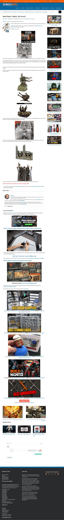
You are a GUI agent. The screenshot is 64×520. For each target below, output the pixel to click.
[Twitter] (5, 206)
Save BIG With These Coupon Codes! (54, 81)
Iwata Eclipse (6, 398)
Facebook (53, 1)
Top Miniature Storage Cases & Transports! (36, 332)
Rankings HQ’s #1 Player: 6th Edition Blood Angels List (12, 419)
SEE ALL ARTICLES (23, 204)
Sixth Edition (20, 18)
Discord (50, 1)
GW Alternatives (32, 1)
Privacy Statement (4, 491)
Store (11, 1)
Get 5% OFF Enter (14, 377)
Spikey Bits (5, 21)
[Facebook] (4, 206)
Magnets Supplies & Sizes (29, 11)
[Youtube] (9, 206)
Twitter (55, 1)
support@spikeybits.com (6, 517)
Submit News (4, 509)
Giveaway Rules (4, 492)
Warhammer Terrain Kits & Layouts (54, 145)
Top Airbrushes (21, 11)
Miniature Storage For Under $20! (54, 112)
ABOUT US (18, 8)
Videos (37, 1)
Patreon (45, 1)
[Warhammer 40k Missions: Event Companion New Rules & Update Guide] (39, 426)
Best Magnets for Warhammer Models (37, 377)
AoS (21, 1)
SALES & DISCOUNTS (45, 8)
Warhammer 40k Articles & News (29, 18)
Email (48, 1)
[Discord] (11, 206)
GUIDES (22, 8)
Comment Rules (4, 490)
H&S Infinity (13, 398)
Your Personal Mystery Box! (29, 283)
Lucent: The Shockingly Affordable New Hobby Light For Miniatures (22, 228)
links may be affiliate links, (13, 212)
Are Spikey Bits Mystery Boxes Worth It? (7, 502)
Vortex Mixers (44, 11)
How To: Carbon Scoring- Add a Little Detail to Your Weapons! (36, 420)
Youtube (60, 1)
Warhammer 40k (16, 1)
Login (41, 443)
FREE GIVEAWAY (58, 8)
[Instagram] (7, 206)
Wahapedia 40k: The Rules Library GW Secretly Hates (29, 497)
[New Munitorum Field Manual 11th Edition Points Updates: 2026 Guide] (24, 426)
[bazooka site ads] (28, 31)
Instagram (58, 1)
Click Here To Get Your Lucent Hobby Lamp (24, 256)
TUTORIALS (52, 8)
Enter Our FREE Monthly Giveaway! (54, 102)
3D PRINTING (37, 8)
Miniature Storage (38, 11)
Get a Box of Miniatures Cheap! (54, 36)
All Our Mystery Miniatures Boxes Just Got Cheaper (17, 260)
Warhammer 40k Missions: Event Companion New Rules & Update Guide (39, 434)
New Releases (25, 1)
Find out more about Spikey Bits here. (29, 496)
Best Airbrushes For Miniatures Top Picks (36, 398)
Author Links (4, 500)
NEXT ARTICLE (43, 417)
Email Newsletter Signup (5, 510)
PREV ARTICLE (5, 417)
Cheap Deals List (15, 11)
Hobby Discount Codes (7, 11)
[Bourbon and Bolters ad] (54, 38)
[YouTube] (58, 474)
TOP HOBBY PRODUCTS (29, 8)
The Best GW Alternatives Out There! (54, 122)
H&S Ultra (21, 398)
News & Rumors (6, 1)
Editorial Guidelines (5, 497)
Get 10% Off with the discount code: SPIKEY (36, 258)
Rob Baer (5, 18)
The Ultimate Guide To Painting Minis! (54, 58)
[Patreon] (8, 206)
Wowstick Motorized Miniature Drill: (11, 310)
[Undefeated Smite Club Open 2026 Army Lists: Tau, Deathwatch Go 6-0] (9, 426)
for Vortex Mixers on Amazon (26, 356)
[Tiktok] (12, 206)
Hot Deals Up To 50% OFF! (54, 91)
